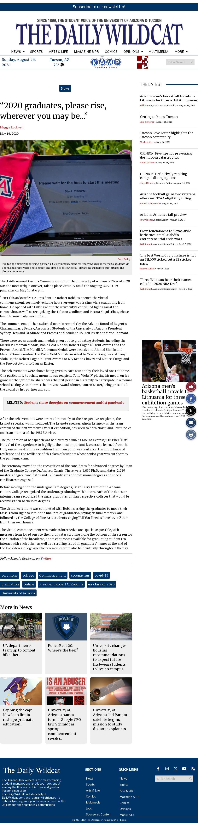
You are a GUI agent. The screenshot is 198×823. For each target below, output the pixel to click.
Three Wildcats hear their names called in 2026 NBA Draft (166, 282)
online (29, 584)
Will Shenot (146, 105)
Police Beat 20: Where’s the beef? (63, 647)
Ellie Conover (147, 121)
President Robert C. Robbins (61, 584)
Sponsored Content (99, 814)
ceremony (9, 575)
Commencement (52, 575)
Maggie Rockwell (11, 127)
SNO (116, 819)
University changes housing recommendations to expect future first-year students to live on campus (109, 657)
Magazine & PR (86, 52)
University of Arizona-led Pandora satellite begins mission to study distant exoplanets (111, 719)
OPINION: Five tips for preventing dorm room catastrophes (166, 155)
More (179, 52)
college (28, 575)
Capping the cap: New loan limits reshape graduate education (18, 717)
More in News (16, 607)
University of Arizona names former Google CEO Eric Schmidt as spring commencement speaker (64, 724)
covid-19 (101, 575)
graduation (10, 584)
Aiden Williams (148, 162)
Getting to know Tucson (159, 117)
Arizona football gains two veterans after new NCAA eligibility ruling (167, 196)
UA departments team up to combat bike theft (19, 650)
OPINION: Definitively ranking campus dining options (163, 176)
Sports (36, 52)
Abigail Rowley (147, 183)
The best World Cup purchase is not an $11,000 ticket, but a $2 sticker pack (168, 259)
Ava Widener (146, 219)
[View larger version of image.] (66, 198)
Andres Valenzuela (150, 203)
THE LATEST (151, 84)
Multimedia (158, 52)
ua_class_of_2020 (101, 584)
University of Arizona (18, 593)
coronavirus (80, 575)
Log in (123, 819)
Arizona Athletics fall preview (163, 215)
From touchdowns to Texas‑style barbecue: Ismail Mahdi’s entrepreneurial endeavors (165, 235)
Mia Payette (146, 142)
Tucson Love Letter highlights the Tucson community (166, 135)
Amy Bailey (124, 259)
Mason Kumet (147, 268)
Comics (111, 52)
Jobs (89, 808)
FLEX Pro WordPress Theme (95, 819)
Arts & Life (58, 52)
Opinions (131, 52)
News (16, 52)
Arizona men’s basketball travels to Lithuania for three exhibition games (169, 98)
